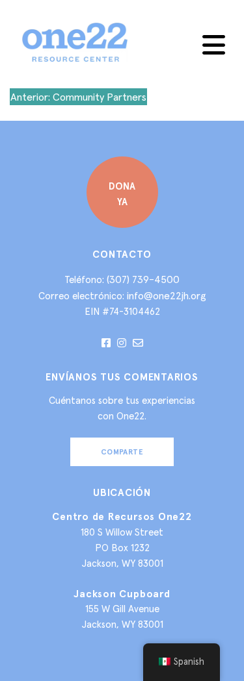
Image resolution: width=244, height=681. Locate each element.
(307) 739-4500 (143, 279)
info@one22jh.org (166, 295)
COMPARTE (122, 451)
